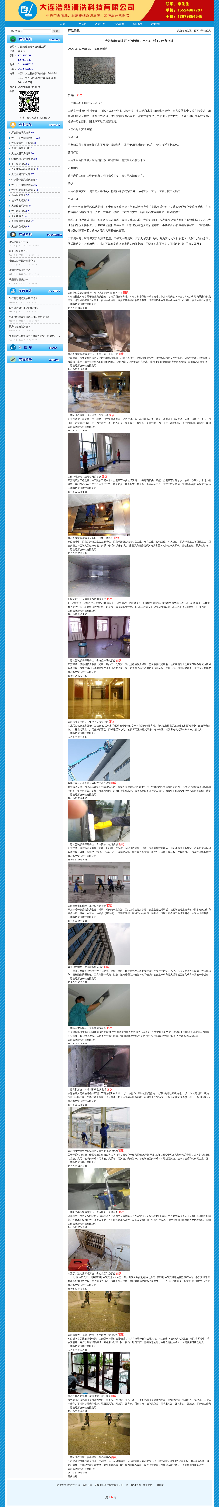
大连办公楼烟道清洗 (22, 184)
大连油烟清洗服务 (20, 221)
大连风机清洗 (18, 210)
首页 (62, 23)
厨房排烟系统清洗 (20, 132)
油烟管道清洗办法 (18, 279)
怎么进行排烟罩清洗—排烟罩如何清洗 (29, 317)
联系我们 (156, 23)
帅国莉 (160, 1485)
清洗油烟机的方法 (18, 241)
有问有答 (138, 23)
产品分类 (100, 23)
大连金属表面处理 (20, 174)
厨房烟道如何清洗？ (19, 326)
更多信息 (72, 1476)
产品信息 (81, 23)
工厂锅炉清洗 (18, 163)
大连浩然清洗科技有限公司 (82, 304)
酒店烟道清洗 (18, 195)
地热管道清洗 (18, 200)
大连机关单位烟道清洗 (23, 190)
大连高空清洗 (18, 226)
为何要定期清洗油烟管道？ (23, 298)
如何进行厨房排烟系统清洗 (23, 307)
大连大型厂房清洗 (20, 153)
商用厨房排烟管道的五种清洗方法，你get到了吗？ (35, 336)
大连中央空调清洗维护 (23, 137)
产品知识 (119, 23)
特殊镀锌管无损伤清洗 (23, 179)
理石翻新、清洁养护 (22, 158)
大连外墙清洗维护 (20, 148)
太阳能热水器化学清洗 (23, 169)
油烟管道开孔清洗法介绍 (22, 260)
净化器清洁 (17, 216)
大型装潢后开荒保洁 (22, 143)
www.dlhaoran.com (29, 86)
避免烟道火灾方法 (18, 251)
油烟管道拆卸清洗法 (19, 270)
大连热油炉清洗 (19, 205)
